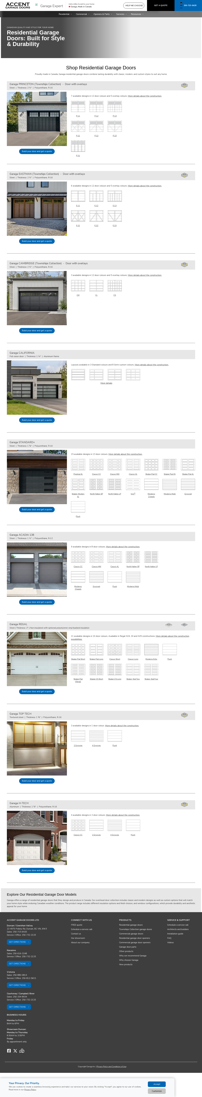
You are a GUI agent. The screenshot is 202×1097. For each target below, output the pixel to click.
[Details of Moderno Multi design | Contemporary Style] (170, 484)
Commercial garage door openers (134, 942)
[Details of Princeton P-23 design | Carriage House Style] (115, 126)
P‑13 (115, 116)
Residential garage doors (131, 925)
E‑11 (78, 205)
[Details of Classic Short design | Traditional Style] (115, 649)
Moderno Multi (170, 494)
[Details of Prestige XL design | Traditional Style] (78, 464)
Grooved (188, 494)
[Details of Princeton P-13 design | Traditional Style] (115, 106)
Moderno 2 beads (151, 495)
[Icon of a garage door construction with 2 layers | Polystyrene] (168, 625)
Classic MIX (114, 474)
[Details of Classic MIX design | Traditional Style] (115, 464)
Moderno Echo (151, 659)
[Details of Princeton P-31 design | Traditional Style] (78, 145)
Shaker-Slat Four (151, 679)
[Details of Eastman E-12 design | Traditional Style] (96, 196)
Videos (170, 942)
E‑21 (78, 225)
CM (78, 295)
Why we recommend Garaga (132, 955)
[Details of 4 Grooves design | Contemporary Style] (96, 735)
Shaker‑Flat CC (151, 474)
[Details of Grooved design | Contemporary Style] (188, 484)
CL (96, 295)
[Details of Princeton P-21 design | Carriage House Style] (78, 126)
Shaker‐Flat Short (78, 659)
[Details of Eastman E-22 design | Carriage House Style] (96, 216)
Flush (78, 516)
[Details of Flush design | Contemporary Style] (78, 506)
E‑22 (96, 225)
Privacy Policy (30, 1089)
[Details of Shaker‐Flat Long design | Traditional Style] (96, 649)
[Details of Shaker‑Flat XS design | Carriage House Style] (170, 464)
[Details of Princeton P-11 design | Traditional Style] (78, 106)
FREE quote (76, 925)
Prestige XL (78, 474)
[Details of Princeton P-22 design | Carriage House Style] (96, 126)
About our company (80, 942)
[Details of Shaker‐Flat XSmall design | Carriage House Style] (78, 669)
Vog (133, 494)
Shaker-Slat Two (133, 679)
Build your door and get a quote (37, 151)
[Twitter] (15, 1051)
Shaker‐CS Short (96, 679)
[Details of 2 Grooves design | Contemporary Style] (78, 735)
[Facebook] (9, 1051)
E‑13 (115, 205)
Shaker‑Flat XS (169, 474)
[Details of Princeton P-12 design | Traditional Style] (96, 106)
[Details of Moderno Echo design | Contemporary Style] (151, 649)
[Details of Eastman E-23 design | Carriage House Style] (115, 216)
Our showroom (78, 938)
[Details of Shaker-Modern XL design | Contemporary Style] (78, 484)
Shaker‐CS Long (114, 679)
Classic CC (96, 474)
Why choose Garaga (128, 960)
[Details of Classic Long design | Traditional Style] (133, 649)
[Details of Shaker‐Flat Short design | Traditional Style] (78, 649)
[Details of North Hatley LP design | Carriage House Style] (115, 484)
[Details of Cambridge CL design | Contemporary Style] (96, 285)
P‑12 (96, 116)
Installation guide (175, 933)
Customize (157, 1091)
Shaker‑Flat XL (188, 474)
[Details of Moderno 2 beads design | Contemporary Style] (151, 484)
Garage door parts (127, 947)
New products (125, 964)
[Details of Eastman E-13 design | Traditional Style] (115, 196)
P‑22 (96, 136)
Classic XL (133, 474)
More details (106, 383)
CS (115, 295)
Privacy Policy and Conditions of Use (111, 1066)
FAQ (169, 938)
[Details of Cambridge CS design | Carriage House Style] (115, 285)
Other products (126, 951)
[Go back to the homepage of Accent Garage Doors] (17, 5)
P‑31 (78, 155)
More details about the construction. (145, 96)
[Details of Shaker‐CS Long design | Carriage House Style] (115, 669)
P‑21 (78, 136)
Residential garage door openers (134, 938)
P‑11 (78, 116)
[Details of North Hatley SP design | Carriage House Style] (96, 484)
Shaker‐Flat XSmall (78, 680)
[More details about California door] (78, 374)
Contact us (76, 933)
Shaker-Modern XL (78, 495)
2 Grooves (78, 745)
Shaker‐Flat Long (96, 659)
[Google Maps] (22, 1051)
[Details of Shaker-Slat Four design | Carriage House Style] (151, 669)
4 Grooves (96, 745)
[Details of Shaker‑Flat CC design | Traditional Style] (151, 464)
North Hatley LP (114, 494)
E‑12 (96, 205)
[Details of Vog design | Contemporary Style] (133, 484)
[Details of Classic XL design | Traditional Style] (133, 464)
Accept (156, 1084)
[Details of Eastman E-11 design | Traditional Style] (78, 196)
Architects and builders (178, 929)
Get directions (17, 942)
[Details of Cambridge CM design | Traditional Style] (78, 285)
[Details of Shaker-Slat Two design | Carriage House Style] (133, 669)
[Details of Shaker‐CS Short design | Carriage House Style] (96, 669)
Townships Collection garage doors (135, 929)
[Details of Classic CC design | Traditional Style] (96, 464)
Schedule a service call (81, 929)
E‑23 (115, 225)
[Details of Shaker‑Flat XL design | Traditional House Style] (188, 464)
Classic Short (114, 659)
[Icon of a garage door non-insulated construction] (184, 624)
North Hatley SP (96, 494)
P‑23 (115, 136)
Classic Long (133, 659)
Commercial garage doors (131, 933)
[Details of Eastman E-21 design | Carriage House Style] (78, 216)
